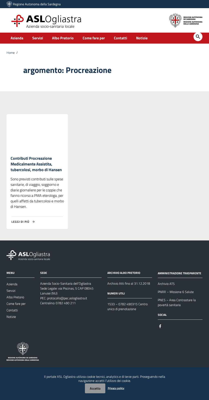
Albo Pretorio (63, 38)
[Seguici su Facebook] (160, 325)
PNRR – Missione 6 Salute (176, 291)
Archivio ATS (166, 283)
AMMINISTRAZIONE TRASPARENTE (179, 273)
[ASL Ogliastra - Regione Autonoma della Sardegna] (28, 254)
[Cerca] (197, 36)
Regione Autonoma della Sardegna (37, 4)
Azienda (17, 38)
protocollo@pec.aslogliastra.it (67, 298)
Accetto (95, 388)
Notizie (142, 38)
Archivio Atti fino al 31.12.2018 (128, 283)
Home (11, 52)
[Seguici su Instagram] (167, 325)
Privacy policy (116, 388)
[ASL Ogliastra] (9, 4)
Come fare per (94, 38)
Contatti (120, 38)
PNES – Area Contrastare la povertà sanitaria (177, 302)
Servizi (37, 38)
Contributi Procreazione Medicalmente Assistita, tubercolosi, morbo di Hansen (36, 164)
